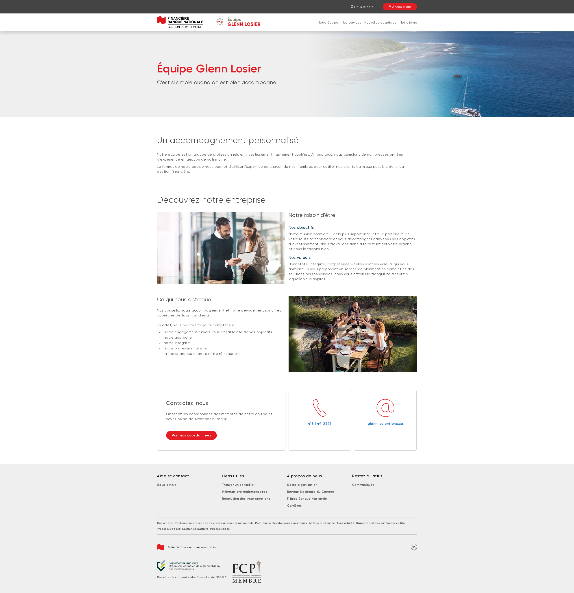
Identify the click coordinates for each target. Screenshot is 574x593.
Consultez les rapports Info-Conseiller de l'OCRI (190, 577)
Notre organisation (302, 485)
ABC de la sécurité (322, 523)
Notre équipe (328, 22)
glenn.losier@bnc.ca (385, 423)
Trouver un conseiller (238, 485)
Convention (165, 523)
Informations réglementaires (244, 492)
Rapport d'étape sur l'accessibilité (380, 523)
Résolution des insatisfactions (246, 499)
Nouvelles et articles (380, 22)
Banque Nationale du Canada (310, 492)
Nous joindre (167, 485)
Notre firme (408, 22)
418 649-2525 (320, 423)
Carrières (294, 506)
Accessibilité (345, 523)
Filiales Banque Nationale (307, 499)
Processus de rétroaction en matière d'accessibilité (193, 528)
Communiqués (363, 485)
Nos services (351, 22)
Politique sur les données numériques (281, 523)
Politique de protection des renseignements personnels (214, 523)
